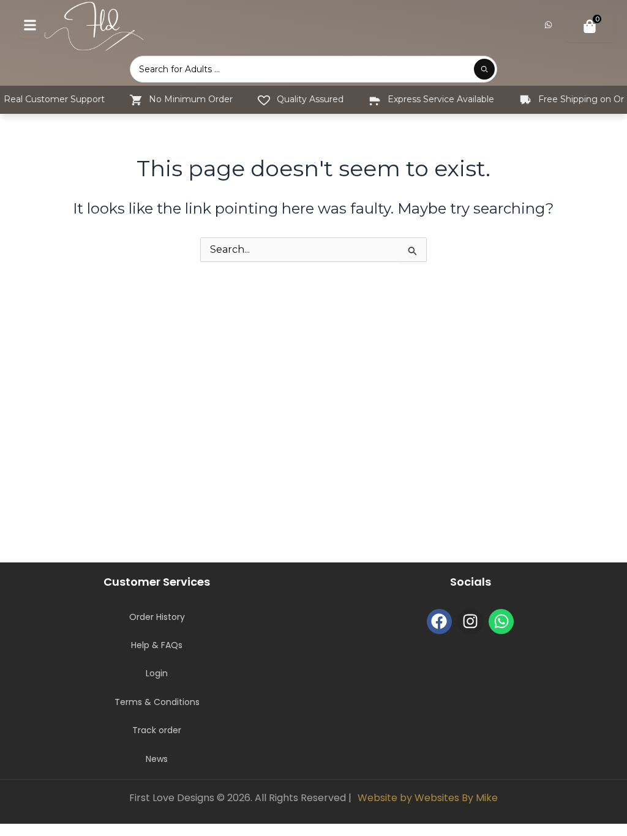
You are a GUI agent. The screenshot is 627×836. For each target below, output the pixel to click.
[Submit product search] (484, 69)
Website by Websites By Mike (428, 798)
